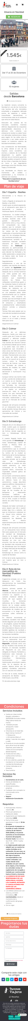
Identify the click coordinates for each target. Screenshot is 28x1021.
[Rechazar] (25, 1011)
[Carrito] (23, 5)
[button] (16, 4)
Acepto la (14, 960)
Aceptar (11, 1016)
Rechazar (17, 1016)
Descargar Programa (10, 918)
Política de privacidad (14, 1018)
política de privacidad (17, 960)
